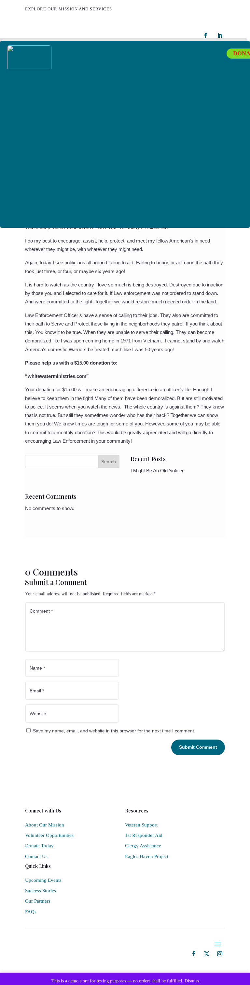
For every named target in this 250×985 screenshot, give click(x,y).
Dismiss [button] (192, 980)
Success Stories (40, 890)
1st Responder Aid (143, 835)
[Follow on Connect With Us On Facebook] (205, 35)
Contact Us (36, 856)
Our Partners (37, 901)
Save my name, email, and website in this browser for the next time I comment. (114, 730)
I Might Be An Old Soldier (157, 470)
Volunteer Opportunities (49, 835)
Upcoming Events (43, 880)
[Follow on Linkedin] (220, 35)
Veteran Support (141, 824)
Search (108, 461)
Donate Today (39, 845)
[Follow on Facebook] (193, 954)
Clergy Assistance (143, 845)
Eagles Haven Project (146, 856)
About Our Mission (44, 824)
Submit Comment (198, 747)
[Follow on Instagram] (220, 954)
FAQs (30, 911)
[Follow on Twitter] (206, 954)
